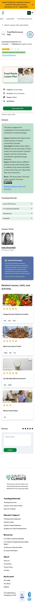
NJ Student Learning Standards (14, 539)
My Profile (7, 580)
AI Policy (6, 570)
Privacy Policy (8, 567)
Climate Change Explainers (12, 525)
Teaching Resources (10, 502)
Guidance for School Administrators (15, 529)
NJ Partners (7, 564)
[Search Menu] (29, 13)
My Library (7, 584)
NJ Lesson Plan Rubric (11, 551)
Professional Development (12, 519)
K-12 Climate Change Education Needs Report (16, 543)
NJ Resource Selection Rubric (13, 547)
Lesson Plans (10, 19)
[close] (32, 4)
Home (1, 19)
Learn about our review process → (15, 276)
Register (6, 587)
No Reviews (10, 101)
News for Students (10, 509)
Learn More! (23, 7)
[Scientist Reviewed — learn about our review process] (30, 34)
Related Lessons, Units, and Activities (14, 187)
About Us (7, 561)
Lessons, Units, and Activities (13, 506)
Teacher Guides (9, 522)
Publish (10, 450)
